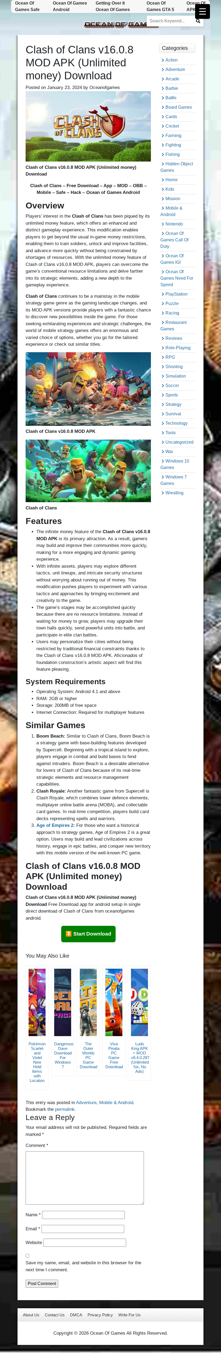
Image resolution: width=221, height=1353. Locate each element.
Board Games (178, 107)
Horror (171, 179)
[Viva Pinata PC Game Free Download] (113, 1002)
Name (33, 1214)
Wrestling (174, 493)
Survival (173, 414)
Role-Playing (178, 347)
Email (33, 1228)
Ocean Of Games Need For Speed (176, 278)
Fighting (173, 145)
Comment (37, 1145)
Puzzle (172, 303)
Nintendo (174, 224)
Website (34, 1242)
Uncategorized (179, 442)
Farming (173, 135)
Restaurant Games (173, 325)
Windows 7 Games (173, 480)
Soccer (172, 385)
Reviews (173, 338)
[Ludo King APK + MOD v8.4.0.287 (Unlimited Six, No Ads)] (139, 1002)
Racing (172, 313)
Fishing (172, 154)
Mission (172, 198)
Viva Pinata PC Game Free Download (114, 1055)
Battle (171, 97)
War (169, 451)
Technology (176, 423)
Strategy (173, 404)
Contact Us (55, 1315)
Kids (169, 189)
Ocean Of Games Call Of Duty (174, 240)
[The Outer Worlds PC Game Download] (88, 1002)
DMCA (76, 1315)
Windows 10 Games (174, 464)
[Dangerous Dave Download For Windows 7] (62, 1002)
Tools (170, 432)
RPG (170, 357)
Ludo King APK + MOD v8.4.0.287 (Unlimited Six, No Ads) (140, 1058)
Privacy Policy (100, 1315)
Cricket (172, 126)
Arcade (172, 79)
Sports (171, 395)
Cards (171, 116)
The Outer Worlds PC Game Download (88, 1055)
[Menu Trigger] (202, 11)
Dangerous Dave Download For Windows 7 (64, 1055)
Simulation (175, 376)
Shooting (174, 366)
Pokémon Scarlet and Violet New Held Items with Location (37, 1062)
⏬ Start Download (88, 934)
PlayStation (176, 294)
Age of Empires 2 (54, 825)
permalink (65, 1109)
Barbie (171, 88)
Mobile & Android (116, 1102)
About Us (31, 1315)
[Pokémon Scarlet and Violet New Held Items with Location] (37, 1002)
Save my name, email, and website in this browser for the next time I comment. (83, 1266)
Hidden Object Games (176, 167)
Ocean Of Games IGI (172, 259)
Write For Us (129, 1315)
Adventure (86, 1102)
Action (171, 60)
